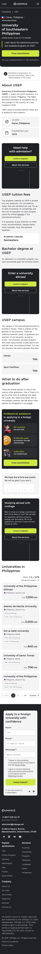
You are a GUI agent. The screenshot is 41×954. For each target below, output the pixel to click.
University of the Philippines (20, 676)
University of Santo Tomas (19, 655)
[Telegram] (29, 791)
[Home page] (20, 4)
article (29, 403)
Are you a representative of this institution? (20, 60)
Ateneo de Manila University (20, 606)
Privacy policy (8, 945)
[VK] (14, 837)
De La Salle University (16, 631)
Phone (8, 738)
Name (8, 727)
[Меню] (36, 3)
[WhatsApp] (34, 791)
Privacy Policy (20, 765)
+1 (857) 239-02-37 (11, 817)
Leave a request (20, 158)
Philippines (10, 593)
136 (25, 695)
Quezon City (20, 593)
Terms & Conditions (10, 941)
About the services (20, 165)
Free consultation (20, 53)
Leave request (20, 782)
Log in (4, 4)
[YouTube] (20, 837)
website (20, 214)
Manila (17, 634)
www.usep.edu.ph (9, 20)
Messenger (10, 749)
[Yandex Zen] (9, 837)
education (13, 824)
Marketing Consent (15, 776)
